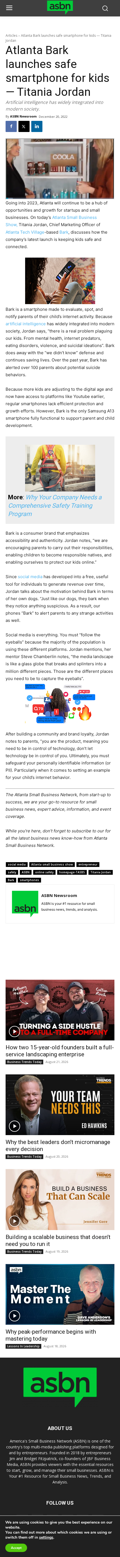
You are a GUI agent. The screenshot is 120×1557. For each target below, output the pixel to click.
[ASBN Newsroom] (25, 904)
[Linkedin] (36, 126)
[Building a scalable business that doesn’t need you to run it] (60, 1199)
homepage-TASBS (72, 872)
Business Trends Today (24, 1062)
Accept (16, 1548)
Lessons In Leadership (23, 1346)
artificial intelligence (26, 323)
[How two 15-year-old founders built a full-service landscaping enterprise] (60, 1010)
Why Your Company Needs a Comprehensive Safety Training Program (55, 505)
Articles (11, 35)
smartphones (29, 880)
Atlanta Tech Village (25, 232)
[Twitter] (24, 126)
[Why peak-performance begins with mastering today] (60, 1294)
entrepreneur (87, 864)
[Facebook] (11, 126)
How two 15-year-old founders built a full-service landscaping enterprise (60, 1051)
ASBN (26, 872)
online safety (44, 872)
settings (46, 1537)
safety (12, 872)
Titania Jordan (100, 872)
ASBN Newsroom (23, 116)
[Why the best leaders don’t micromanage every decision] (60, 1104)
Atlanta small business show (52, 864)
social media (30, 576)
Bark (63, 232)
